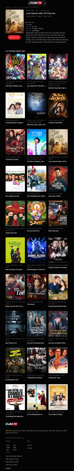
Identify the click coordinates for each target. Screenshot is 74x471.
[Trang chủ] (36, 3)
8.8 (30, 24)
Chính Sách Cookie (11, 465)
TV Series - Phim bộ (37, 28)
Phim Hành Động (14, 447)
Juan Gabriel (35, 30)
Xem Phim (15, 37)
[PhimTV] (12, 424)
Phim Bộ (29, 448)
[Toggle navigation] (29, 3)
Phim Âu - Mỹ (16, 7)
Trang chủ (8, 7)
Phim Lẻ (29, 445)
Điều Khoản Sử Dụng (12, 459)
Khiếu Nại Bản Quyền (12, 462)
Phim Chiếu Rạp (8, 447)
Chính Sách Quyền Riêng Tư (14, 456)
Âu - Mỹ (34, 26)
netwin (8, 468)
